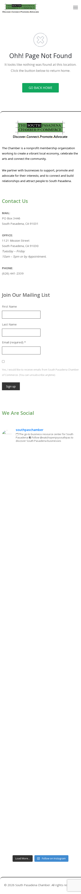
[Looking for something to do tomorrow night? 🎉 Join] (40, 604)
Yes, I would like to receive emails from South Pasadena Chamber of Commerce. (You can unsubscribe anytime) (40, 372)
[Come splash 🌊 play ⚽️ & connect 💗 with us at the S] (40, 740)
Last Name (9, 324)
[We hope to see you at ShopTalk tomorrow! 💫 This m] (40, 830)
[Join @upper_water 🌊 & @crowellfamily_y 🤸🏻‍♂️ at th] (40, 694)
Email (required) (14, 342)
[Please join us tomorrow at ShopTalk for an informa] (40, 469)
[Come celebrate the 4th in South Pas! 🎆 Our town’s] (40, 559)
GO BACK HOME (40, 88)
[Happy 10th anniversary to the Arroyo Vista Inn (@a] (40, 649)
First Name (9, 306)
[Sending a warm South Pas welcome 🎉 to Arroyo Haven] (40, 785)
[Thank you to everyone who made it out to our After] (40, 514)
